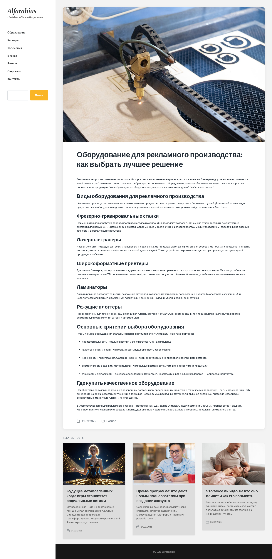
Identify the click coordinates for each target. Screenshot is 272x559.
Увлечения (14, 48)
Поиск (39, 95)
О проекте (14, 71)
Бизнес (12, 55)
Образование (16, 32)
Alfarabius (21, 11)
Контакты (13, 78)
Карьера (13, 40)
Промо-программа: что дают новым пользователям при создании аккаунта (161, 496)
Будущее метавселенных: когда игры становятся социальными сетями (90, 496)
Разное (12, 63)
